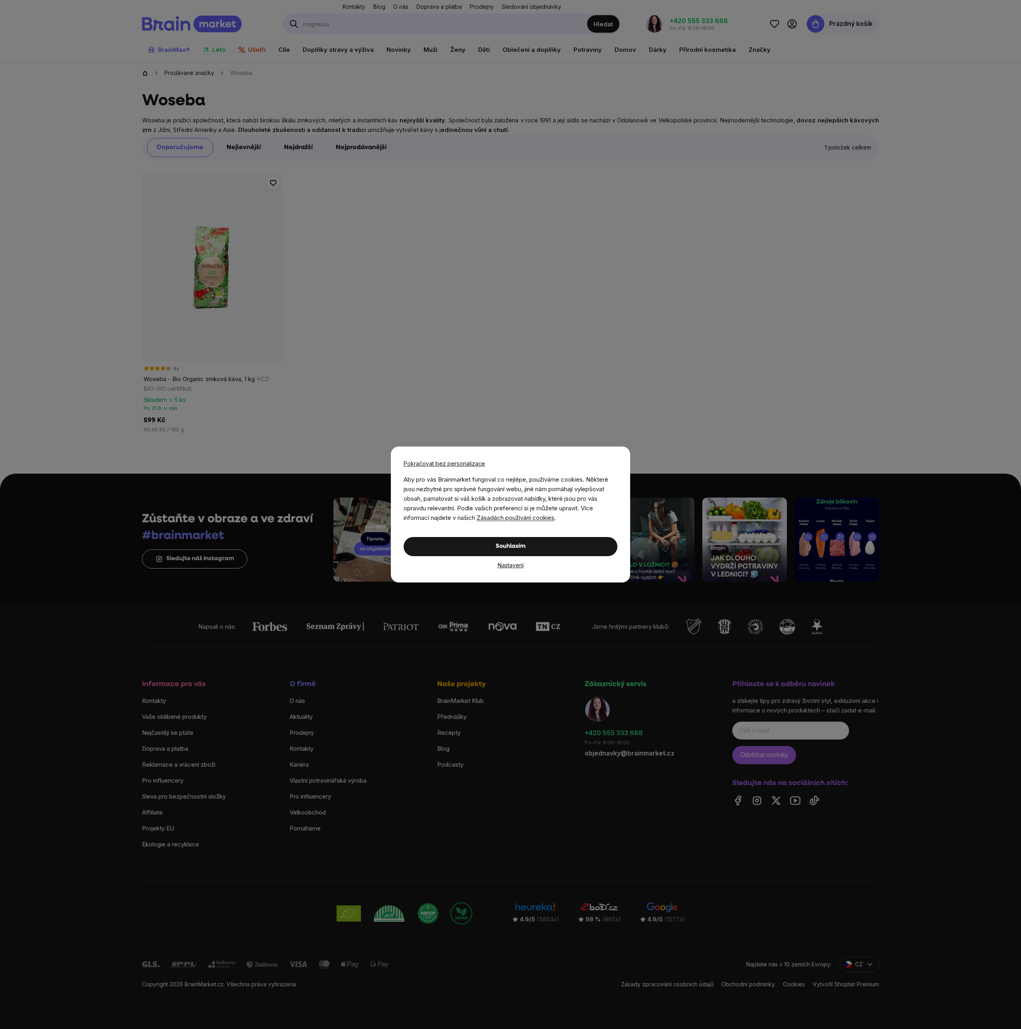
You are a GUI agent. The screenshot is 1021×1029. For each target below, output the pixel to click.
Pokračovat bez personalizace (444, 463)
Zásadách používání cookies (515, 517)
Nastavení (511, 565)
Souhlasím (511, 546)
